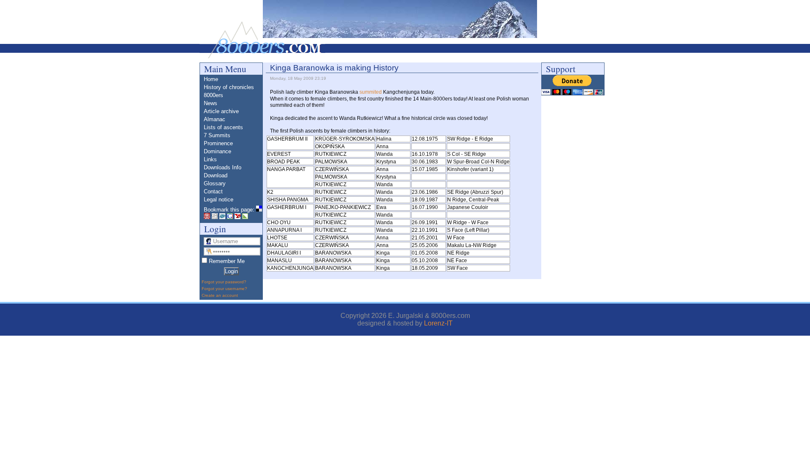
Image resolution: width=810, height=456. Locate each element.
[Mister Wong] (207, 217)
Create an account (220, 295)
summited (370, 92)
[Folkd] (222, 217)
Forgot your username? (224, 288)
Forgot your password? (224, 282)
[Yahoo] (237, 217)
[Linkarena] (245, 217)
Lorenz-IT (438, 323)
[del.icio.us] (259, 209)
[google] (230, 217)
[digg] (215, 217)
